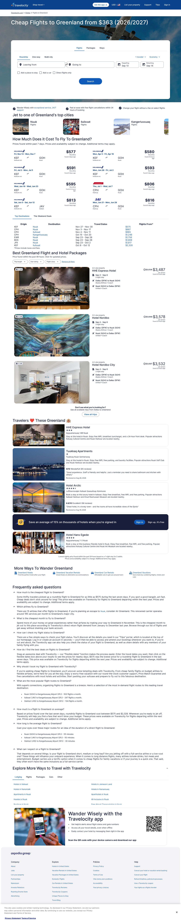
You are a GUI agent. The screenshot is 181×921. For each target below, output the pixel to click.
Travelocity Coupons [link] (59, 892)
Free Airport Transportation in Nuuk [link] (106, 804)
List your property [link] (17, 875)
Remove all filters (68, 262)
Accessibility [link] (98, 883)
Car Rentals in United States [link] (62, 883)
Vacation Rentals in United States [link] (64, 870)
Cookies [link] (96, 870)
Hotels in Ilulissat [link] (21, 784)
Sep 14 (149, 65)
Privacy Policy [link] (98, 866)
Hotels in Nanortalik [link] (22, 789)
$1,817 (128, 242)
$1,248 (128, 234)
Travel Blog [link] (56, 900)
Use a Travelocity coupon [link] (143, 883)
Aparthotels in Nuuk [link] (99, 794)
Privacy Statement (13, 918)
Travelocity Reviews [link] (59, 887)
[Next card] (168, 127)
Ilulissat (36, 232)
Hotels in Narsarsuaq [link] (100, 789)
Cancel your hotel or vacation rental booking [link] (150, 870)
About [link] (13, 866)
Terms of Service (28, 918)
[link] (33, 574)
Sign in (167, 5)
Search (90, 81)
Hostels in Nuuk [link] (20, 799)
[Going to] (90, 64)
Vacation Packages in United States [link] (65, 875)
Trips (158, 5)
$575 (128, 226)
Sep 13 (125, 65)
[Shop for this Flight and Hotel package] (128, 288)
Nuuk (35, 226)
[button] (90, 768)
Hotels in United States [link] (60, 866)
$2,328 (129, 245)
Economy (154, 57)
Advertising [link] (15, 896)
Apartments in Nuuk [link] (22, 794)
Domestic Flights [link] (58, 879)
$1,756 (128, 237)
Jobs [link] (13, 870)
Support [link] (137, 866)
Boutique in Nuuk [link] (21, 804)
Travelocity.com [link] (17, 13)
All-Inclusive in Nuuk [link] (100, 799)
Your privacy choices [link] (101, 887)
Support (147, 5)
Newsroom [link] (15, 883)
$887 (128, 229)
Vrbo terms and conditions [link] (102, 879)
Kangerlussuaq (40, 234)
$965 (128, 232)
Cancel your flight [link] (140, 875)
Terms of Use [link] (98, 875)
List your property (132, 5)
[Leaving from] (41, 64)
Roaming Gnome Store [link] (19, 892)
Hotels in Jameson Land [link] (101, 784)
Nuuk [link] (103, 611)
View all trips (90, 414)
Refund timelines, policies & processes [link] (148, 879)
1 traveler (139, 57)
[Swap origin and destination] (66, 64)
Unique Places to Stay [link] (60, 896)
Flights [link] (27, 13)
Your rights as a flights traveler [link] (145, 887)
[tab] (79, 48)
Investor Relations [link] (17, 887)
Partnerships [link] (15, 879)
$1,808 (128, 240)
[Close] (177, 912)
